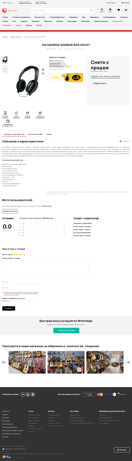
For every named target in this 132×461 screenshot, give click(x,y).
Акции (5, 414)
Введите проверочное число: (13, 298)
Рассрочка (51, 418)
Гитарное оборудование (21, 17)
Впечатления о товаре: (11, 258)
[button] (4, 362)
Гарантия (102, 415)
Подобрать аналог (100, 83)
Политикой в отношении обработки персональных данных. (20, 294)
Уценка (18, 25)
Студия (5, 21)
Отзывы (49, 134)
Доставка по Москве (77, 420)
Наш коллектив (33, 418)
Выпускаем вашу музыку (13, 430)
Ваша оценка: (7, 254)
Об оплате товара (54, 415)
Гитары (5, 17)
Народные (35, 21)
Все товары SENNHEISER (82, 232)
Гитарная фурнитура (57, 17)
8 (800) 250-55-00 (25, 3)
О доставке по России (77, 418)
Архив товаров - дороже (81, 229)
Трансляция (85, 21)
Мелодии (6, 421)
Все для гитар (40, 17)
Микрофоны (94, 17)
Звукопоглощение (101, 21)
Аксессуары (72, 21)
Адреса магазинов (34, 420)
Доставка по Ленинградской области (82, 423)
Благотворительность (35, 428)
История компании (34, 415)
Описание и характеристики (14, 134)
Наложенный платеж (54, 423)
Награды (31, 426)
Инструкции (7, 424)
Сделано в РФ (117, 21)
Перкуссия (48, 21)
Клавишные (73, 17)
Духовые (59, 21)
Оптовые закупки (9, 427)
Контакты (31, 431)
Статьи (39, 25)
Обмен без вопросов (106, 418)
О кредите (51, 420)
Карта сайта (5, 451)
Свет (14, 21)
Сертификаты (32, 423)
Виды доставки (75, 415)
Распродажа (6, 25)
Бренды (29, 25)
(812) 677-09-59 (41, 3)
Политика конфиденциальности (109, 420)
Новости (6, 411)
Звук (83, 17)
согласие (11, 292)
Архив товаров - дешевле (82, 226)
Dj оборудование (109, 17)
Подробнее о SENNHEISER (82, 223)
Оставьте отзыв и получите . (36, 218)
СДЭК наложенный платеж (56, 426)
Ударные (24, 21)
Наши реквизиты (104, 423)
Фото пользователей (35, 134)
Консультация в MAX (66, 330)
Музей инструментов (11, 434)
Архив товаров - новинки (82, 236)
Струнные (124, 17)
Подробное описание (56, 69)
